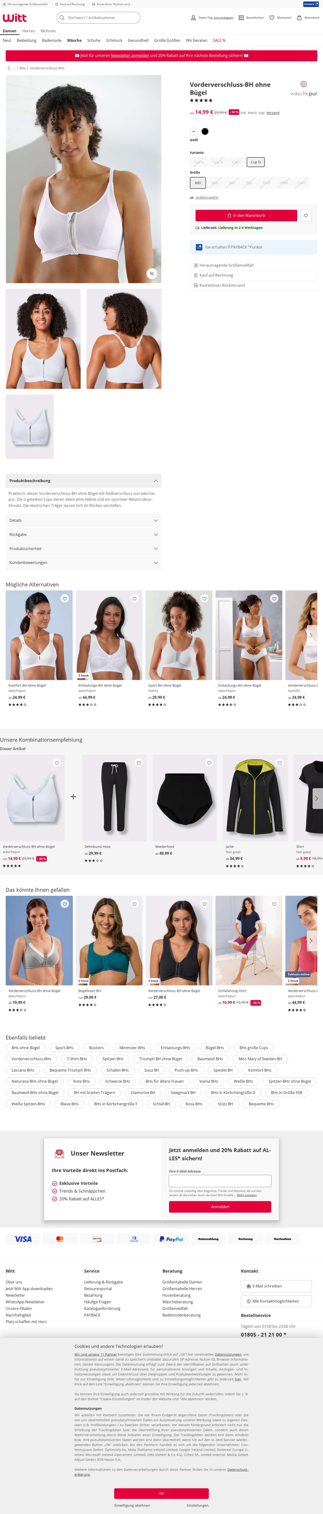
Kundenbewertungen (28, 562)
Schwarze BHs (117, 1081)
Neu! (7, 40)
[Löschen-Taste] (135, 18)
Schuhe (93, 40)
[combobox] (109, 17)
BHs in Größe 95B (286, 1092)
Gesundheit (138, 40)
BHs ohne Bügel (26, 1047)
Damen (10, 31)
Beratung (172, 1271)
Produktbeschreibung (29, 480)
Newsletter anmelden (130, 55)
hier (238, 1379)
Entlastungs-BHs (175, 1047)
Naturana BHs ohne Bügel (35, 1081)
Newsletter (15, 1295)
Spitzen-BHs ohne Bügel (290, 1081)
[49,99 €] (185, 798)
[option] (193, 131)
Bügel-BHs (215, 1047)
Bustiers (96, 1047)
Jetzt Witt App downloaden (29, 1288)
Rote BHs (81, 1081)
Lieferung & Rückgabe (103, 1282)
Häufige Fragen (97, 1301)
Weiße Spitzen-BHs (28, 1103)
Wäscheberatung (177, 1301)
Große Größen (167, 40)
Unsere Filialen (19, 1308)
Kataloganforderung (102, 1308)
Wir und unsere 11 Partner (95, 1354)
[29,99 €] (179, 635)
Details (15, 520)
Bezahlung (93, 1295)
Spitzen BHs (113, 1058)
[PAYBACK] (311, 4)
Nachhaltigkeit (18, 1315)
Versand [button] (272, 112)
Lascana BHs (23, 1070)
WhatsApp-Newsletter (25, 1301)
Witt (10, 1271)
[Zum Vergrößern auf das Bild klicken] (152, 273)
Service (92, 1271)
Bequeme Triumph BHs (70, 1070)
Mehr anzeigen (247, 1195)
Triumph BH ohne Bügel (160, 1058)
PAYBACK (92, 1315)
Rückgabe (18, 534)
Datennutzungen (228, 1354)
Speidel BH (223, 1070)
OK (161, 1493)
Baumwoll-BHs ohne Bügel (35, 1092)
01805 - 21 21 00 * (263, 1334)
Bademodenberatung (181, 1315)
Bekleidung (26, 40)
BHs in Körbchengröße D (233, 1092)
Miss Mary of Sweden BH (260, 1058)
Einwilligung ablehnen (132, 1505)
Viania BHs (208, 1081)
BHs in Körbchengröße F (115, 1103)
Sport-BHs (64, 1047)
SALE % (219, 40)
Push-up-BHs (186, 1070)
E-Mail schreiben (264, 1287)
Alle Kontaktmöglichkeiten (276, 1301)
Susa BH (151, 1070)
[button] (8, 68)
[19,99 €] (39, 940)
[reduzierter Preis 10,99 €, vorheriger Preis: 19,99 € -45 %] (249, 940)
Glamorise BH (143, 1092)
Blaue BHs (70, 1103)
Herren (28, 31)
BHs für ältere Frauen (165, 1081)
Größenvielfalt (175, 1308)
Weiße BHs (243, 1081)
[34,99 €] (255, 798)
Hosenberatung (176, 1295)
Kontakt (249, 1271)
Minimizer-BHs (132, 1047)
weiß (194, 140)
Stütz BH (225, 1103)
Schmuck (114, 40)
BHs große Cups (254, 1047)
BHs (23, 68)
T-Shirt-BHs (77, 1058)
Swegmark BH (183, 1092)
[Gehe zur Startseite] (14, 17)
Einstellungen (198, 1505)
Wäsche (74, 40)
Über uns (14, 1282)
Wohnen (48, 31)
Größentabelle (207, 197)
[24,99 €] (39, 635)
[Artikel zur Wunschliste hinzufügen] (306, 215)
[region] (161, 1426)
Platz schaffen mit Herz (26, 1321)
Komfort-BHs (259, 1070)
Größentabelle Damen (182, 1282)
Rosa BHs (194, 1103)
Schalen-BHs (118, 1070)
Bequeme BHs (261, 1103)
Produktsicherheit (25, 548)
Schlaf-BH (161, 1103)
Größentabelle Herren (182, 1288)
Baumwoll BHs (210, 1058)
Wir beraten (196, 40)
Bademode (51, 40)
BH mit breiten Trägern (94, 1092)
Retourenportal (98, 1288)
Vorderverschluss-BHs (47, 68)
